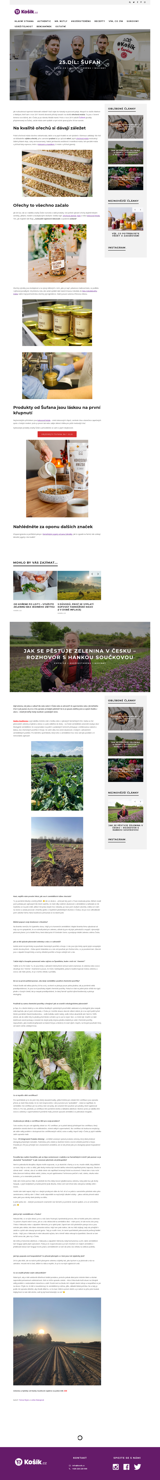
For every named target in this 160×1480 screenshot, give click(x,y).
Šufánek (82, 117)
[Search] (130, 2)
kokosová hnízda (44, 420)
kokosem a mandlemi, (46, 144)
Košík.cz (60, 68)
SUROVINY (133, 21)
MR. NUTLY (61, 21)
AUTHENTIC (44, 21)
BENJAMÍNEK (44, 26)
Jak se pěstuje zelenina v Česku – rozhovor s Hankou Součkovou (125, 152)
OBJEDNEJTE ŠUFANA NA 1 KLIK (57, 434)
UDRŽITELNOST (24, 26)
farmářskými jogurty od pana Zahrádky (57, 534)
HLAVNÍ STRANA (24, 21)
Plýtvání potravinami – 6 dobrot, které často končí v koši (126, 127)
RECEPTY (100, 21)
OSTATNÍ (60, 26)
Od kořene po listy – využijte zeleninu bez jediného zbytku (125, 235)
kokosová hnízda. (93, 216)
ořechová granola (69, 216)
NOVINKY (100, 68)
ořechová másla (82, 138)
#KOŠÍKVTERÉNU (81, 21)
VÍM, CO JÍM (116, 21)
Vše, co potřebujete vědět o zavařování (125, 826)
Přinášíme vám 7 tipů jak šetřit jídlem (125, 178)
